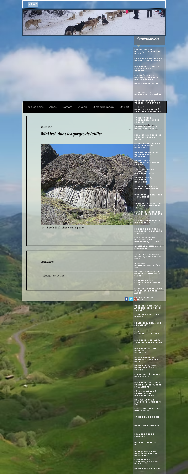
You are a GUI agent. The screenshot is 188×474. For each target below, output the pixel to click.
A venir (82, 107)
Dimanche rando (103, 107)
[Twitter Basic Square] (131, 299)
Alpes (53, 107)
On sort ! (125, 107)
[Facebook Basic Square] (126, 299)
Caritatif (67, 107)
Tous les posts (34, 107)
